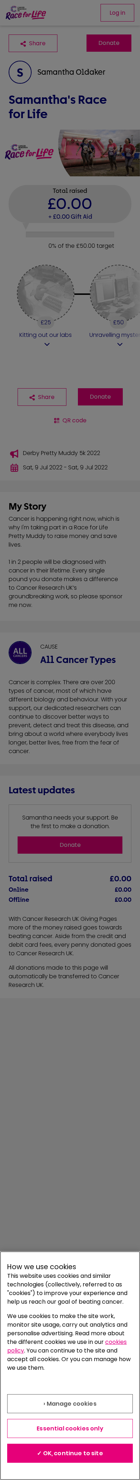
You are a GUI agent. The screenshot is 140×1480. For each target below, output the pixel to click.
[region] (70, 1365)
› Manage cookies (70, 1404)
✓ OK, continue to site (70, 1453)
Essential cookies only (70, 1428)
